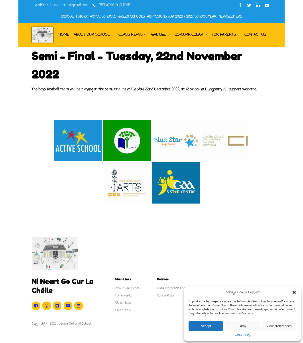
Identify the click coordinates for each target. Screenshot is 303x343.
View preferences (279, 326)
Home (64, 34)
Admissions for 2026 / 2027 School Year (181, 16)
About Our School (92, 34)
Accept (206, 326)
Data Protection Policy (172, 288)
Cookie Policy (242, 335)
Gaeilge (158, 34)
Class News (130, 34)
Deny (242, 326)
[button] (294, 292)
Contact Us (255, 34)
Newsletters (230, 16)
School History (74, 16)
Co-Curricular (189, 34)
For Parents (224, 34)
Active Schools (103, 16)
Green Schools (131, 16)
